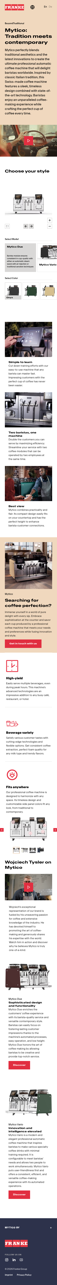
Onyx (9, 297)
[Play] (28, 140)
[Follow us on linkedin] (14, 1259)
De (50, 6)
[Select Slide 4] (40, 850)
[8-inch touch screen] (13, 822)
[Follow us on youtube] (21, 1259)
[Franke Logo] (14, 7)
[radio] (20, 257)
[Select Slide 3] (32, 850)
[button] (28, 204)
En (45, 6)
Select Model (12, 239)
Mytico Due (15, 247)
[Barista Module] (30, 833)
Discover (19, 1065)
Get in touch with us (23, 643)
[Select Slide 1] (16, 850)
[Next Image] (55, 830)
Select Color (11, 278)
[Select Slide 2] (24, 850)
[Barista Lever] (44, 825)
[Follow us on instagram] (7, 1259)
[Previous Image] (2, 830)
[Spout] (43, 832)
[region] (28, 204)
